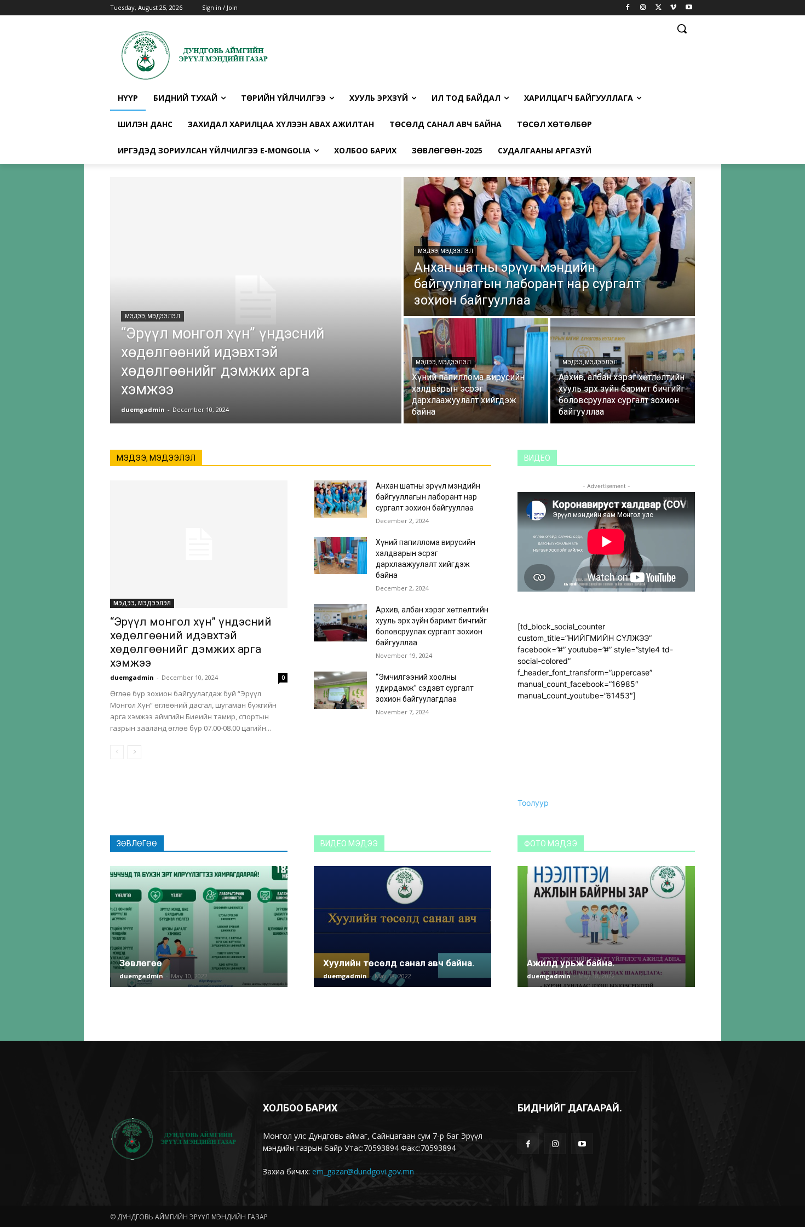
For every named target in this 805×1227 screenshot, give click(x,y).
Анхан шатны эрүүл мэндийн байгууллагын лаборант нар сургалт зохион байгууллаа (428, 496)
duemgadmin (132, 677)
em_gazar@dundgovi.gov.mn (363, 1171)
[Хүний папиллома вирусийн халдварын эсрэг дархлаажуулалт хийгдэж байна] (476, 370)
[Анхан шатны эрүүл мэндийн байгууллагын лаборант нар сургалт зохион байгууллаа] (549, 246)
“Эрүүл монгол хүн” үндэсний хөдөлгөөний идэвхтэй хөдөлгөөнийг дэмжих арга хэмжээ (191, 642)
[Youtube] (688, 8)
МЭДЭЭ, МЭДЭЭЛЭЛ (152, 316)
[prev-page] (117, 752)
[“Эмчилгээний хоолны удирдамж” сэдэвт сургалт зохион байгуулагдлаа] (340, 690)
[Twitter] (658, 8)
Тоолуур (533, 802)
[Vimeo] (673, 8)
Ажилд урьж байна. (571, 962)
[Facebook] (628, 8)
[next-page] (134, 752)
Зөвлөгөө (140, 962)
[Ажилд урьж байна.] (606, 926)
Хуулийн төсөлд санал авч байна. (399, 962)
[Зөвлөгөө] (199, 926)
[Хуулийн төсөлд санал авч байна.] (402, 926)
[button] (682, 28)
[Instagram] (643, 8)
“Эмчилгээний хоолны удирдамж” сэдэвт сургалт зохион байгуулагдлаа (425, 688)
